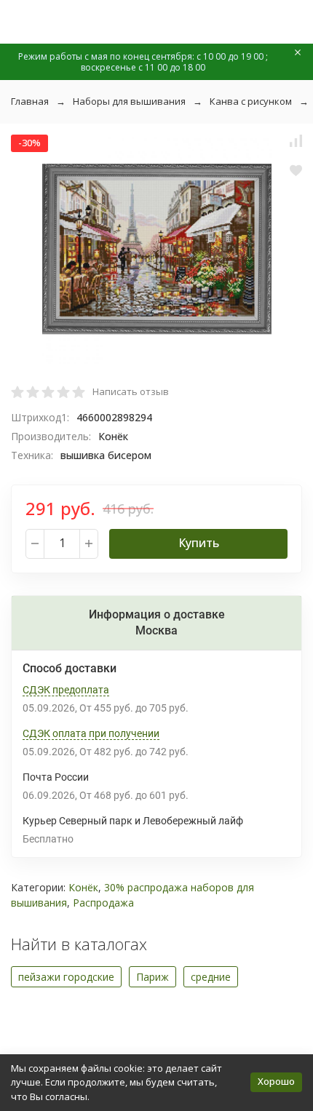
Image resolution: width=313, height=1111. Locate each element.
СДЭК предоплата (66, 690)
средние (211, 977)
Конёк (83, 887)
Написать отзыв (130, 391)
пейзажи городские (66, 977)
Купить (198, 543)
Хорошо (276, 1081)
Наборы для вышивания (129, 101)
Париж (152, 977)
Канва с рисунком (251, 101)
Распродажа (103, 902)
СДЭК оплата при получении (91, 733)
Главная (30, 101)
